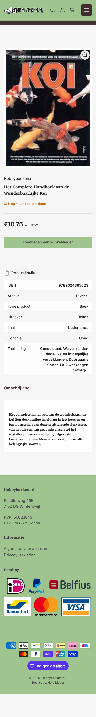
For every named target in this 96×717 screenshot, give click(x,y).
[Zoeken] (52, 10)
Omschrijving (17, 388)
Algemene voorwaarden (25, 548)
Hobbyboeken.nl (19, 178)
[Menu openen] (86, 10)
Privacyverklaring (20, 554)
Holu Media (56, 682)
